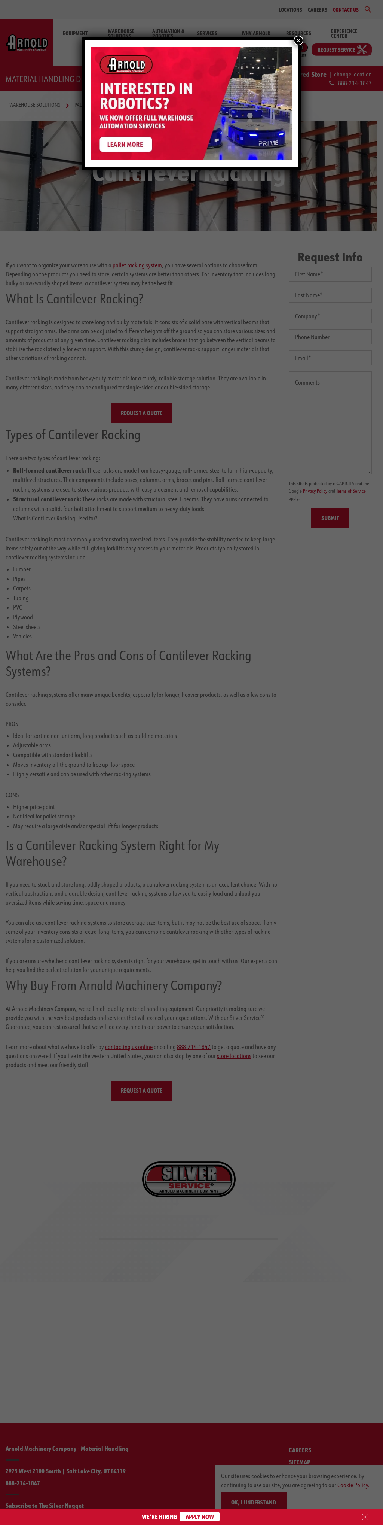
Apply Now (200, 1517)
